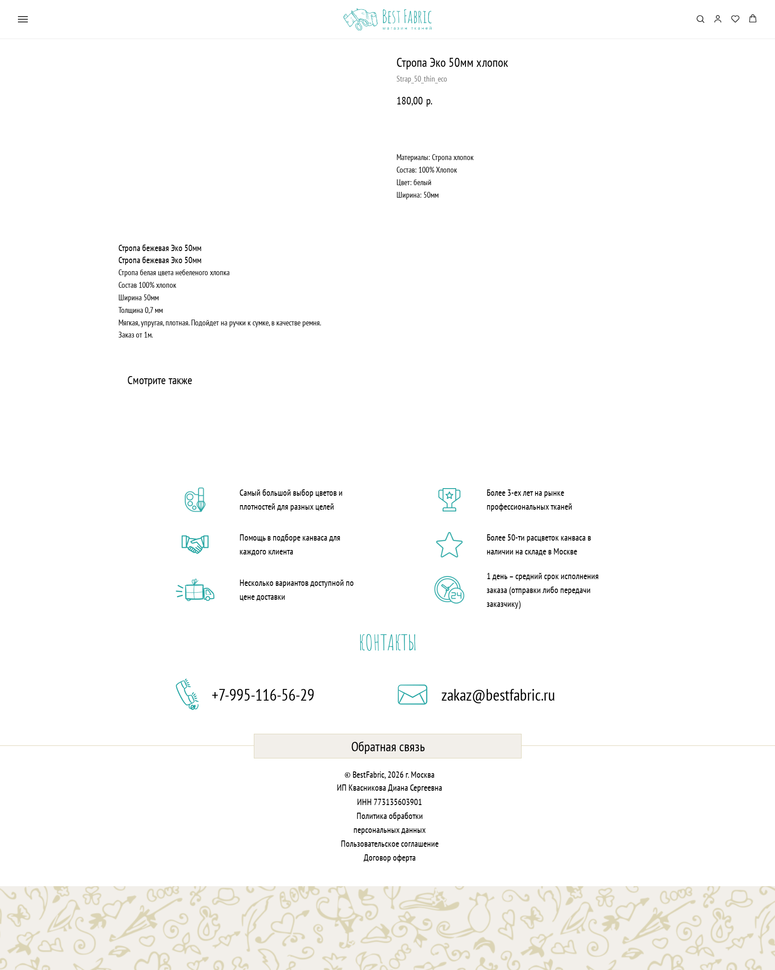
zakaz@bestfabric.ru (498, 694)
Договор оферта (390, 857)
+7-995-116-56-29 (263, 694)
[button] (700, 18)
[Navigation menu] (23, 19)
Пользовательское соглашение (390, 843)
